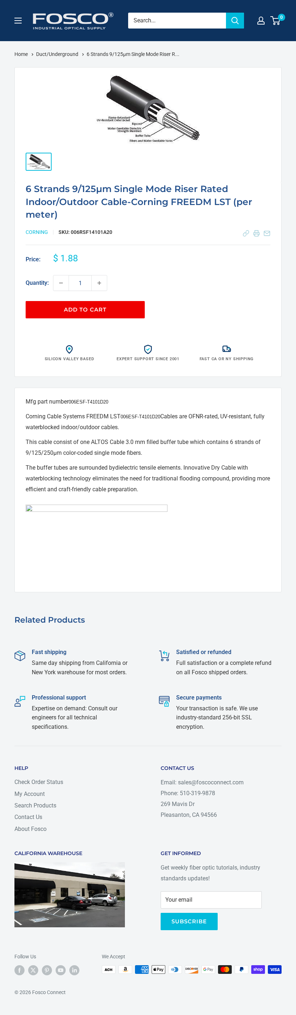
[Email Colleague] (267, 233)
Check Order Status (38, 782)
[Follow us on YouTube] (61, 970)
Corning (37, 232)
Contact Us (28, 817)
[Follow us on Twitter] (33, 970)
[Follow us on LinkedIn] (74, 970)
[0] (275, 20)
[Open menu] (18, 20)
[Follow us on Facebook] (19, 970)
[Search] (235, 21)
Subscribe (189, 921)
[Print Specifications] (256, 233)
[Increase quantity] (99, 283)
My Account (29, 793)
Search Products (35, 805)
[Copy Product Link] (246, 233)
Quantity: (37, 282)
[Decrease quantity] (61, 283)
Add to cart (85, 309)
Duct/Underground (57, 54)
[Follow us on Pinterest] (47, 970)
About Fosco (30, 828)
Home (21, 54)
